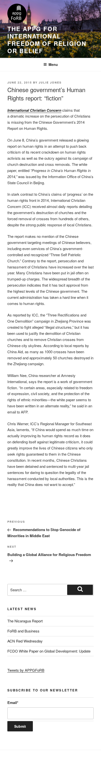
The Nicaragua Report (25, 620)
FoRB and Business (23, 630)
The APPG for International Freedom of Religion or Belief (46, 39)
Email (12, 702)
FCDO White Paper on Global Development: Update (48, 651)
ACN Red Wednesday (25, 640)
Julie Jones (50, 82)
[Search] (80, 590)
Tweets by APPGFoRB (25, 670)
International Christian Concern (34, 110)
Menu (53, 64)
